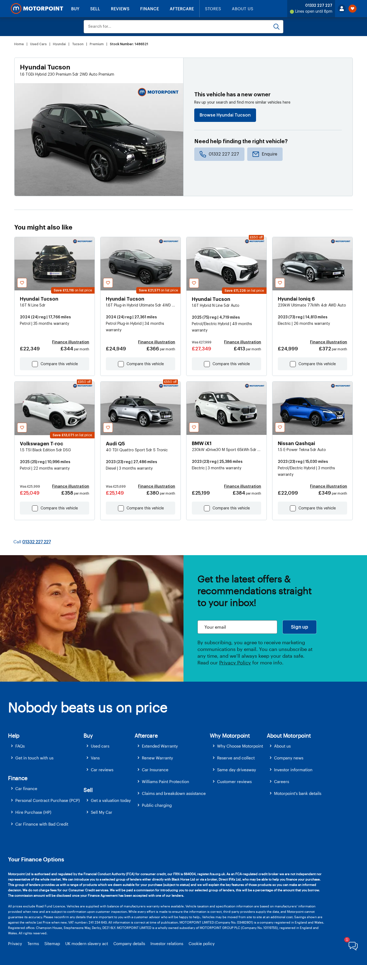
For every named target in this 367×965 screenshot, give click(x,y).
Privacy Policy (235, 662)
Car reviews (102, 769)
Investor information (293, 769)
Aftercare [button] (146, 735)
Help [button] (14, 735)
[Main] (37, 8)
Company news (288, 757)
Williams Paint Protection (165, 781)
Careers (281, 781)
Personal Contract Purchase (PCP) (47, 800)
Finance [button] (17, 778)
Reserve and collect (236, 757)
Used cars (100, 746)
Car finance (26, 788)
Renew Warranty (157, 757)
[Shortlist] (352, 9)
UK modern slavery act (86, 943)
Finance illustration (70, 342)
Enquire (269, 154)
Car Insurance (155, 769)
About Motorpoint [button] (289, 735)
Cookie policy (202, 943)
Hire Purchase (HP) (33, 812)
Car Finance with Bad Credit (41, 824)
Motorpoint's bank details (297, 793)
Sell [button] (88, 790)
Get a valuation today (111, 800)
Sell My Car (101, 812)
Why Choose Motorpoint (240, 746)
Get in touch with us (34, 757)
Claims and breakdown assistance (174, 793)
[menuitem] (46, 746)
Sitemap (52, 943)
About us (282, 746)
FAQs (20, 746)
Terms (33, 943)
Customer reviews (234, 781)
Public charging (157, 805)
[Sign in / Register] (342, 9)
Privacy (15, 943)
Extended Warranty (160, 746)
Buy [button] (88, 735)
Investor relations (166, 943)
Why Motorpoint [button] (230, 735)
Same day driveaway (236, 769)
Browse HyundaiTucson (225, 115)
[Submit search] (276, 26)
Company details (129, 943)
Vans (95, 757)
